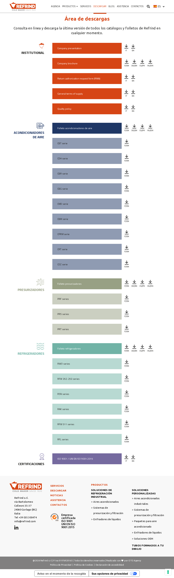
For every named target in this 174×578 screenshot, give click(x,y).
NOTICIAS (56, 495)
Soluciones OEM (143, 538)
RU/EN (150, 66)
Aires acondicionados (106, 501)
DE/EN (134, 66)
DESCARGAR (99, 6)
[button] (158, 6)
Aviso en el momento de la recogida (61, 573)
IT (126, 50)
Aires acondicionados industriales (147, 501)
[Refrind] (23, 6)
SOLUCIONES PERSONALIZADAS (144, 492)
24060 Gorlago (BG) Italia (25, 511)
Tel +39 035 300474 (25, 517)
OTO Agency (134, 560)
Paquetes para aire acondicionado (145, 524)
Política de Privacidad (60, 565)
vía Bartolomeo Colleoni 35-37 (23, 503)
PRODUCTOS (69, 6)
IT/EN (126, 66)
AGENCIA (55, 6)
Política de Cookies (83, 565)
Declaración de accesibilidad (110, 565)
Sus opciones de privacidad (110, 573)
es (159, 6)
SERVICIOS (85, 6)
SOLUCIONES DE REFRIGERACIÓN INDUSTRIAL (101, 493)
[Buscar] (148, 6)
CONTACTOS (137, 6)
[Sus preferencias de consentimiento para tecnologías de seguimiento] (168, 572)
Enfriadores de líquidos (107, 519)
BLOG (112, 6)
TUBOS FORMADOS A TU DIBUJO (148, 547)
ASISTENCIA (123, 6)
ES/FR (142, 66)
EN (133, 50)
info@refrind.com (25, 521)
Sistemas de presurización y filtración (108, 510)
